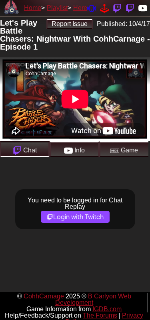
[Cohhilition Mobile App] (91, 7)
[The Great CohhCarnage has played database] (104, 7)
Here (80, 7)
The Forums (100, 315)
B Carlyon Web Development (93, 299)
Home (32, 7)
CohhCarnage (44, 296)
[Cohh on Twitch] (130, 7)
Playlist (57, 7)
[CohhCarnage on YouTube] (142, 7)
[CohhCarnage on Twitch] (117, 7)
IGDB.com (107, 309)
